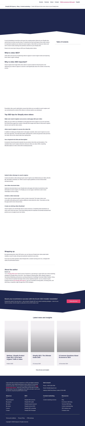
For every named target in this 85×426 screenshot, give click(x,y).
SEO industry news (66, 408)
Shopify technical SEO (30, 406)
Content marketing (25, 6)
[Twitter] (76, 421)
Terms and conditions (11, 418)
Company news (65, 410)
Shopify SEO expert (13, 273)
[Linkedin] (78, 421)
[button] (78, 42)
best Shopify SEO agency (19, 280)
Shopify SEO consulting (30, 408)
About (51, 2)
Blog (18, 6)
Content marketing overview (49, 399)
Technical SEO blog (66, 404)
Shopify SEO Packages (30, 410)
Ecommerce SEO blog (67, 401)
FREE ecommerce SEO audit (67, 2)
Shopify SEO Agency (10, 6)
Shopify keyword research (31, 404)
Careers (8, 408)
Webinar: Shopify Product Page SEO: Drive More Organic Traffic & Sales (15, 357)
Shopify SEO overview (30, 399)
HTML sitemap (30, 418)
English (78, 2)
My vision (8, 404)
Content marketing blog (67, 406)
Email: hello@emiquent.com (49, 388)
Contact (57, 2)
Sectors (41, 2)
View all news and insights (42, 370)
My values (8, 406)
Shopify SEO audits (29, 401)
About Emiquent (10, 399)
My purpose (8, 401)
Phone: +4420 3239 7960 (49, 385)
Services (46, 2)
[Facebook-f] (74, 421)
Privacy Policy (21, 418)
